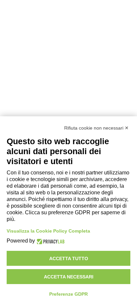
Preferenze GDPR (68, 294)
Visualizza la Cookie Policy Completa (48, 231)
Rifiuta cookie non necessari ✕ (96, 128)
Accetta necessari (68, 276)
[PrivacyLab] (50, 241)
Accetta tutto (68, 258)
